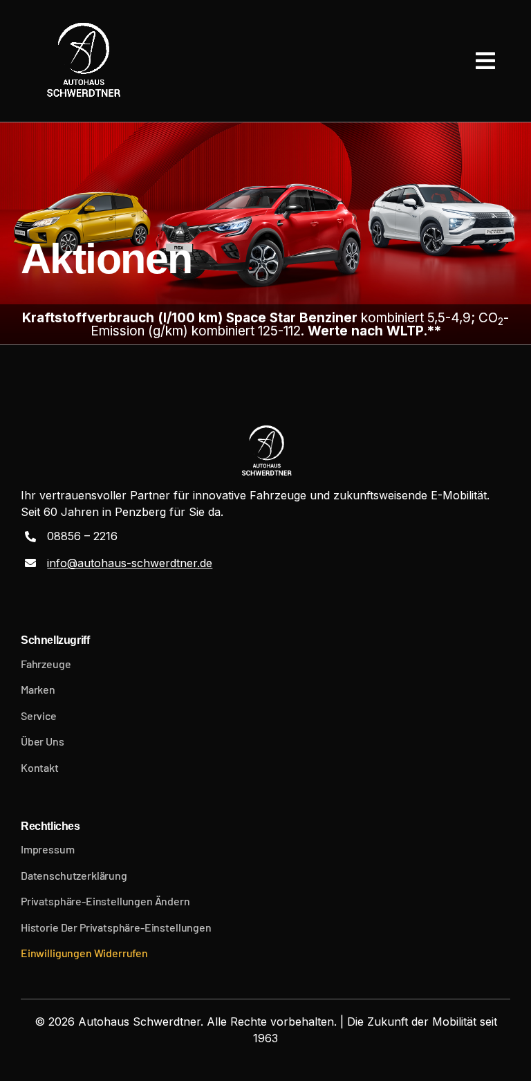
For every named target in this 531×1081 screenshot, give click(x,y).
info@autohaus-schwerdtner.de (129, 563)
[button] (265, 901)
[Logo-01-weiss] (82, 60)
